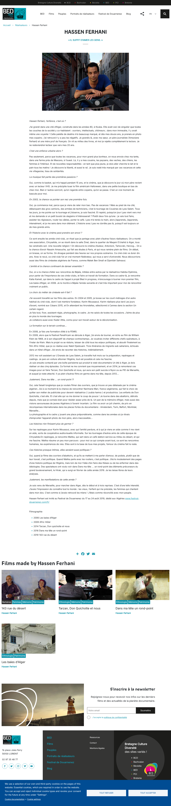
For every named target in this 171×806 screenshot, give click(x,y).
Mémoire (27, 602)
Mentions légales (97, 748)
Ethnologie (64, 602)
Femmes (17, 602)
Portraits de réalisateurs (82, 13)
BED (107, 2)
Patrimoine (38, 602)
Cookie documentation (14, 799)
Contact (93, 743)
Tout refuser (106, 793)
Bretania (128, 2)
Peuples (62, 13)
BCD (69, 2)
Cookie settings (34, 799)
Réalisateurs (21, 25)
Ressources (95, 737)
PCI (116, 2)
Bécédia (95, 2)
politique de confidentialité (115, 717)
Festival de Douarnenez (110, 13)
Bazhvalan (81, 2)
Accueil (7, 25)
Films (51, 13)
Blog (128, 13)
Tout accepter (148, 793)
